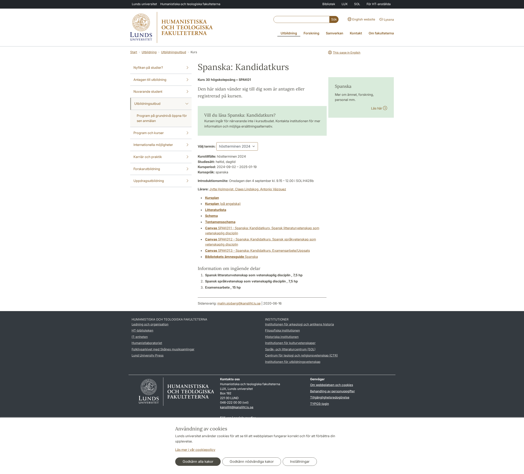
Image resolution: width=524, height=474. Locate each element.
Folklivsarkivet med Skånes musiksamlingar (163, 349)
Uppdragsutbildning (148, 181)
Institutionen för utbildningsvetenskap (292, 362)
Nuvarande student (147, 91)
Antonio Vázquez (273, 189)
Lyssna (389, 19)
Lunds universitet (144, 4)
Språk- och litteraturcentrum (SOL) (290, 349)
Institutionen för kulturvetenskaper (290, 343)
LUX (345, 4)
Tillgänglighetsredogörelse (329, 397)
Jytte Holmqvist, (222, 189)
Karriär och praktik (147, 157)
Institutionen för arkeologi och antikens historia (299, 324)
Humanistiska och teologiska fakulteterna (190, 4)
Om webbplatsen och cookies (331, 385)
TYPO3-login (319, 404)
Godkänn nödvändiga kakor (252, 461)
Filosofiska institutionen (282, 330)
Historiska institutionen (282, 337)
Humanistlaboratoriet (147, 343)
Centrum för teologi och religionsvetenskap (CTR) (301, 355)
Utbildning (149, 52)
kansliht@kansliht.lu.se (236, 407)
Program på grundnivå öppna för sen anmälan (162, 118)
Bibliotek (328, 4)
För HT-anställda (379, 4)
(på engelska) (223, 204)
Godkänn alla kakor (198, 461)
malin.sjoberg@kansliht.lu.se (239, 303)
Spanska (231, 257)
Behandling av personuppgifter (332, 391)
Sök (334, 19)
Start (133, 52)
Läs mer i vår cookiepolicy (195, 450)
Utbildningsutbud (173, 52)
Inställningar (299, 461)
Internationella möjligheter (153, 145)
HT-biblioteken (142, 330)
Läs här (377, 108)
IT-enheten (140, 337)
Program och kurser (148, 133)
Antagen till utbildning (149, 80)
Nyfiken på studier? (148, 67)
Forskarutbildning (146, 169)
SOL (357, 4)
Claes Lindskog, (247, 189)
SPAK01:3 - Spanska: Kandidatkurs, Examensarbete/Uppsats (257, 250)
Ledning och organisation (150, 324)
